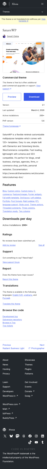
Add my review (9, 245)
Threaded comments (12, 208)
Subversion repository (12, 319)
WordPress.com (11, 404)
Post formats (16, 201)
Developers (8, 391)
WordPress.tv (10, 396)
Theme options (36, 204)
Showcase (30, 360)
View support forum (11, 262)
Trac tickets (8, 326)
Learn (5, 382)
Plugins (28, 369)
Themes (6, 12)
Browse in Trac (9, 323)
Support (6, 386)
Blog (5, 191)
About (5, 360)
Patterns (29, 373)
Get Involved (31, 382)
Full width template (11, 198)
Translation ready (10, 211)
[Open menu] (43, 4)
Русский (6, 298)
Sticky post (24, 204)
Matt (6, 409)
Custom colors (14, 191)
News (5, 364)
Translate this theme (11, 304)
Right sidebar (28, 201)
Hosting (6, 369)
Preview (12, 97)
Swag (29, 396)
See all (41, 245)
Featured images (20, 194)
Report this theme (10, 279)
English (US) (18, 295)
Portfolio (6, 201)
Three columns (28, 208)
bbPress (8, 413)
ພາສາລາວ (28, 295)
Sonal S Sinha (13, 36)
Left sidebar (36, 198)
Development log (10, 316)
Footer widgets (35, 194)
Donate (30, 391)
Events (28, 386)
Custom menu (27, 191)
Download (34, 97)
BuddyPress (10, 418)
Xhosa (12, 429)
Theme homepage (11, 126)
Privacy (6, 373)
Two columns (24, 211)
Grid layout (25, 198)
